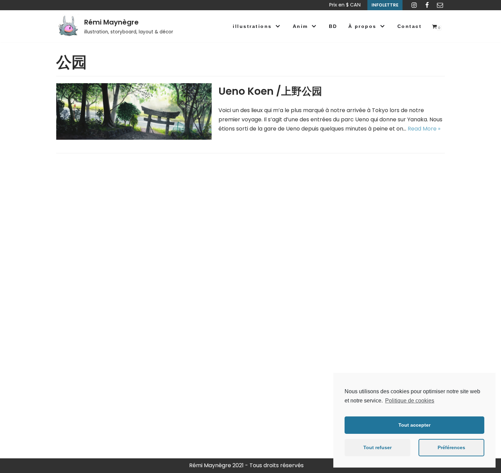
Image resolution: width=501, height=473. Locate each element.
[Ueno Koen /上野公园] (134, 138)
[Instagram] (414, 5)
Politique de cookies (409, 400)
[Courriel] (440, 5)
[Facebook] (427, 5)
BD (333, 26)
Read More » (424, 129)
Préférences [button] (451, 447)
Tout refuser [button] (377, 447)
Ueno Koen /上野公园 (270, 91)
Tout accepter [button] (414, 425)
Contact (409, 26)
